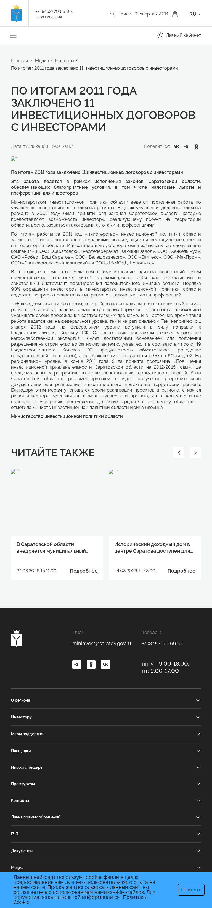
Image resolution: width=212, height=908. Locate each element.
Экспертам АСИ (151, 14)
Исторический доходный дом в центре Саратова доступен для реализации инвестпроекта (152, 547)
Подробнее (84, 571)
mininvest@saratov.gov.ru (101, 643)
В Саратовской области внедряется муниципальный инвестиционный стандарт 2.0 (54, 547)
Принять (191, 890)
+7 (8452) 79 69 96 (53, 11)
